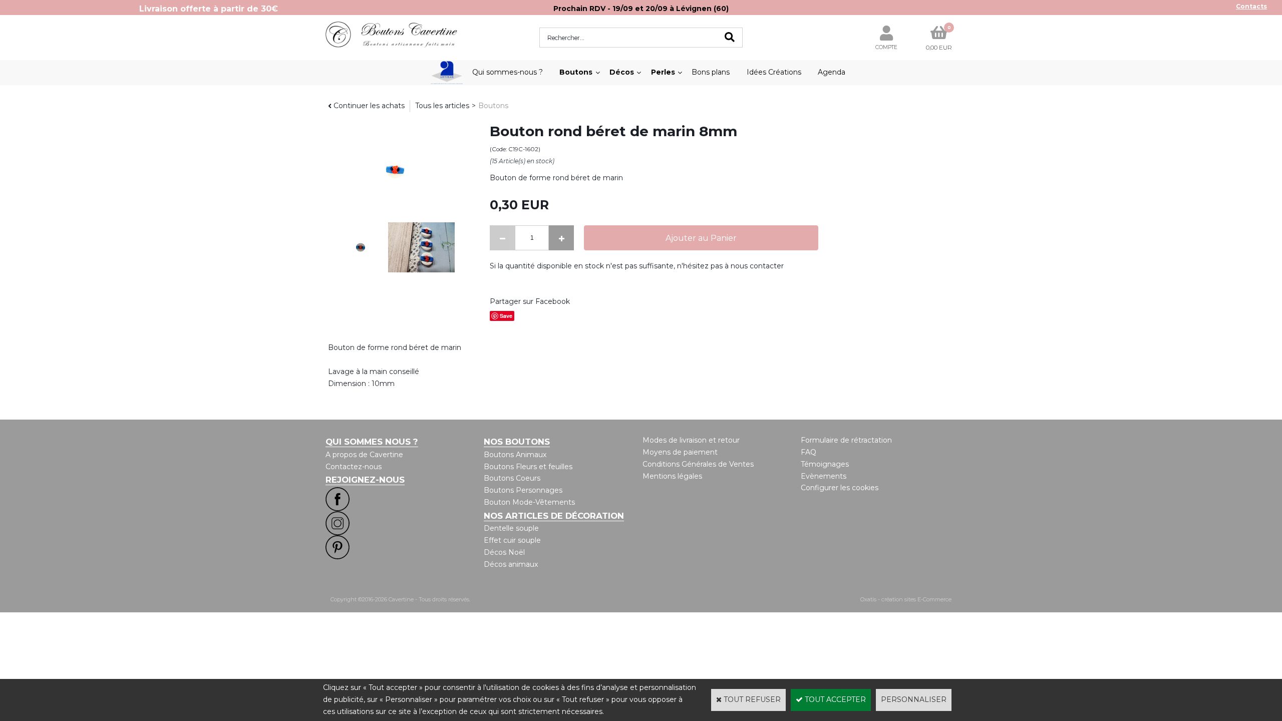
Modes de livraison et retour (691, 440)
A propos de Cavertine (364, 454)
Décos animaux (511, 564)
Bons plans (711, 72)
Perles (663, 72)
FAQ (808, 452)
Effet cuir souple (512, 540)
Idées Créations (774, 72)
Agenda (831, 72)
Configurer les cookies (839, 487)
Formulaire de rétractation (846, 440)
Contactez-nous (354, 466)
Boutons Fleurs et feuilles (528, 466)
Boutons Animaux (515, 454)
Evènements (823, 476)
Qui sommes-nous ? (507, 72)
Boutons (575, 72)
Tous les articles (442, 105)
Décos (621, 72)
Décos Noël (504, 552)
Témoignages (825, 464)
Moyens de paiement (680, 452)
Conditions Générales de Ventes (698, 464)
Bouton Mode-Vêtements (529, 502)
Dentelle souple (511, 528)
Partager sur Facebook (530, 301)
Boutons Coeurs (512, 478)
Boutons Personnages (523, 490)
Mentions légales (672, 476)
